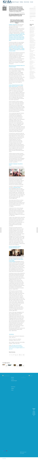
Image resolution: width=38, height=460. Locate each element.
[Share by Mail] (24, 355)
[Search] (6, 6)
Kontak (12, 390)
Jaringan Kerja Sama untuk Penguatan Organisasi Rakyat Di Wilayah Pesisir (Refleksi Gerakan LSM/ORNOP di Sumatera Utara (32, 30)
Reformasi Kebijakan (17, 12)
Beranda (12, 377)
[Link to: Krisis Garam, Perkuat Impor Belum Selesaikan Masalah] (12, 365)
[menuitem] (4, 2)
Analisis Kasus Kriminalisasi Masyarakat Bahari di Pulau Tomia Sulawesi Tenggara (32, 67)
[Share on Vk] (20, 355)
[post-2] (4, 9)
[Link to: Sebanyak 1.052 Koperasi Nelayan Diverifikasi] (15, 365)
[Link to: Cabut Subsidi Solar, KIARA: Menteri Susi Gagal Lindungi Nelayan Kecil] (6, 365)
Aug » (33, 20)
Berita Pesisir (13, 386)
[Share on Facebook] (10, 355)
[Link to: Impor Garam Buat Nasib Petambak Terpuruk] (3, 364)
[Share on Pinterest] (14, 355)
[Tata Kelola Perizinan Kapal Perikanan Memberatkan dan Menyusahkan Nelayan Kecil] (37, 230)
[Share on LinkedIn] (16, 355)
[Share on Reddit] (22, 355)
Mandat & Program (14, 380)
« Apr (30, 20)
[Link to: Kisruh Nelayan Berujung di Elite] (9, 365)
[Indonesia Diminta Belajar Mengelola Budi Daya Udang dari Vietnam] (1, 230)
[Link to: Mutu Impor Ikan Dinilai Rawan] (20, 365)
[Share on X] (12, 355)
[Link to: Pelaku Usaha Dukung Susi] (17, 365)
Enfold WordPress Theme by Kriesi (11, 458)
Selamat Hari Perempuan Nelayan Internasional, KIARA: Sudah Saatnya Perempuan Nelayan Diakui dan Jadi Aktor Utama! (32, 56)
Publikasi (12, 388)
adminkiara (22, 12)
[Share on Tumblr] (18, 355)
